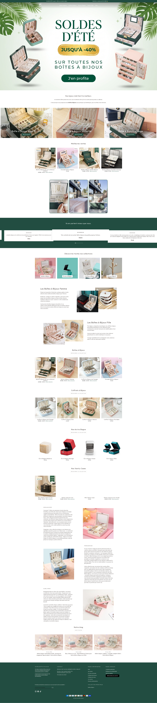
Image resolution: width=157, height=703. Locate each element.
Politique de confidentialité (111, 671)
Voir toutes (78, 630)
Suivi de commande (92, 673)
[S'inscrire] (52, 687)
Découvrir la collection (78, 353)
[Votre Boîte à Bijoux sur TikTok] (40, 691)
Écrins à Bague (82, 5)
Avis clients (90, 671)
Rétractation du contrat (112, 675)
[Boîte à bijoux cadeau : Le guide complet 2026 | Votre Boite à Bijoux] (108, 642)
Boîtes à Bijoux (63, 5)
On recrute (90, 679)
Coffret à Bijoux (72, 5)
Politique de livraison (92, 675)
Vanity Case (90, 5)
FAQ (89, 669)
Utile (96, 5)
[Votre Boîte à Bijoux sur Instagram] (35, 691)
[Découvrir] (26, 123)
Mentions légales (109, 673)
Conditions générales (110, 669)
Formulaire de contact (61, 674)
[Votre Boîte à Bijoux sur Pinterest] (38, 691)
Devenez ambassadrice (93, 681)
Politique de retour (92, 677)
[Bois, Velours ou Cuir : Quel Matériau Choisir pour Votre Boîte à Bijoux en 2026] (78, 642)
